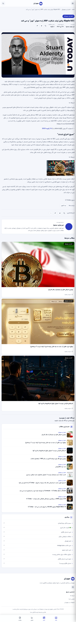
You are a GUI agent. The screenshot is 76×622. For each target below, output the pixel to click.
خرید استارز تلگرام (37, 532)
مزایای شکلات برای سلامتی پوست (37, 554)
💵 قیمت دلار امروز (37, 528)
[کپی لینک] (45, 26)
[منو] (73, 3)
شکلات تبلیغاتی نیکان (37, 537)
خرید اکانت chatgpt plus (37, 546)
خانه (73, 10)
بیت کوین (63, 206)
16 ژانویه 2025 (47, 128)
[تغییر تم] (3, 3)
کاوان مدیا (32, 612)
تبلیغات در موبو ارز (70, 603)
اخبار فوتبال (37, 541)
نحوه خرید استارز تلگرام (37, 559)
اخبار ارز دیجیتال (66, 10)
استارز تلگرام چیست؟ (37, 563)
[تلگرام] (41, 26)
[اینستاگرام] (73, 587)
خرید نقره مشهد (37, 550)
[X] (37, 26)
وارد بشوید (58, 420)
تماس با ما (72, 599)
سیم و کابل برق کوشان (37, 523)
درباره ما (72, 596)
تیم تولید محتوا (70, 27)
